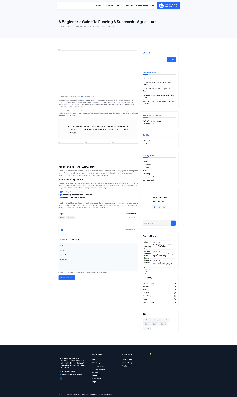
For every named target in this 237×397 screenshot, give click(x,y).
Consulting (147, 164)
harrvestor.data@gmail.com (70, 96)
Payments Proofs (141, 6)
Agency (145, 161)
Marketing (146, 174)
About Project (108, 6)
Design (155, 324)
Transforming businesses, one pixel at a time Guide (162, 264)
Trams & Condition (128, 360)
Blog (69, 26)
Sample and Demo (101, 369)
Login (152, 6)
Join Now (119, 6)
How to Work (99, 366)
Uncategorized (89, 96)
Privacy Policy (127, 363)
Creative (146, 167)
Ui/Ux (146, 320)
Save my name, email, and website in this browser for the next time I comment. (83, 272)
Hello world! (147, 78)
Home (98, 6)
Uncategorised (148, 177)
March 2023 (147, 144)
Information (70, 217)
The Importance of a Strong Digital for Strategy (163, 255)
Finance (62, 217)
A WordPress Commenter (152, 121)
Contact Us (129, 6)
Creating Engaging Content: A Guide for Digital (163, 246)
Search (146, 53)
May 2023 (146, 141)
